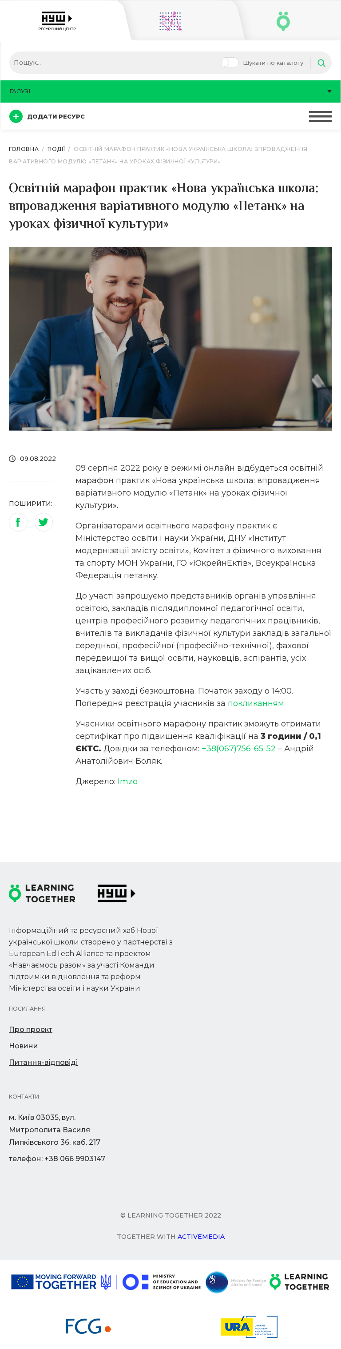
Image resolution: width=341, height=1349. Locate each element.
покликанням (256, 703)
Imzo (128, 781)
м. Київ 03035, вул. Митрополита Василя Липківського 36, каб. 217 (54, 1130)
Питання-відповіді (43, 1062)
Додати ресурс (56, 116)
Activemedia (201, 1237)
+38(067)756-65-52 (239, 749)
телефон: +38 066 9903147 (57, 1159)
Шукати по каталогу (273, 62)
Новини (23, 1046)
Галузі (19, 91)
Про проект (30, 1029)
